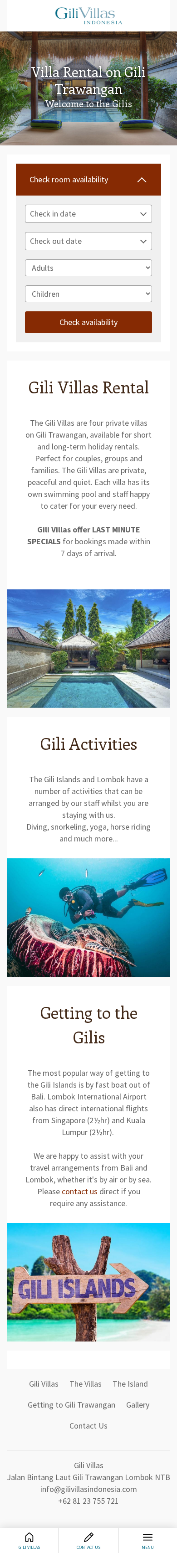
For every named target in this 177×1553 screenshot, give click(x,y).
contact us (80, 1191)
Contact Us (88, 1425)
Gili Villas (44, 1383)
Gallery (137, 1404)
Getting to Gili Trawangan (71, 1404)
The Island (130, 1383)
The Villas (85, 1383)
